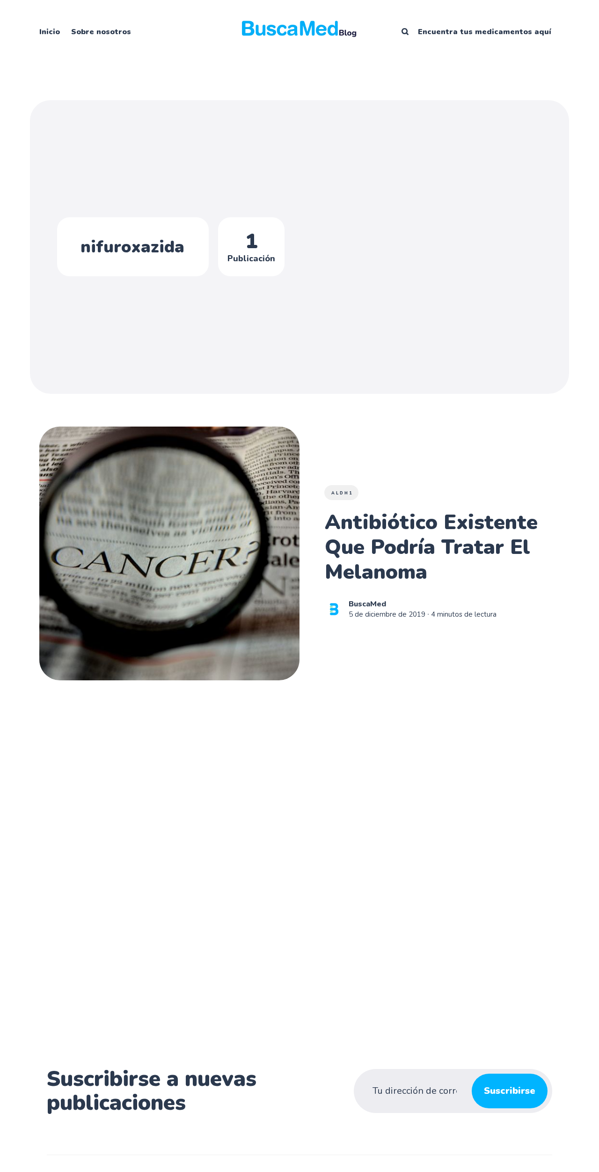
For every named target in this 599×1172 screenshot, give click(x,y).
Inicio (49, 32)
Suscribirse (509, 1090)
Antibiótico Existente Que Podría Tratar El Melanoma (431, 547)
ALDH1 (342, 493)
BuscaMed (367, 603)
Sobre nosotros (101, 32)
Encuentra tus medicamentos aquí (484, 32)
